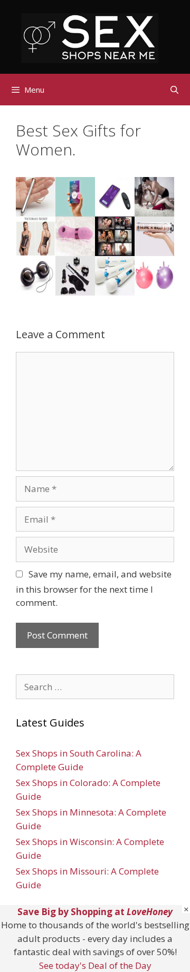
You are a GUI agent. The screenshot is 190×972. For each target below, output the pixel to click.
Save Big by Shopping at (95, 912)
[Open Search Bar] (174, 89)
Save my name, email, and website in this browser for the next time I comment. (94, 588)
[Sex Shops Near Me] (89, 37)
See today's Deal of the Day (95, 965)
